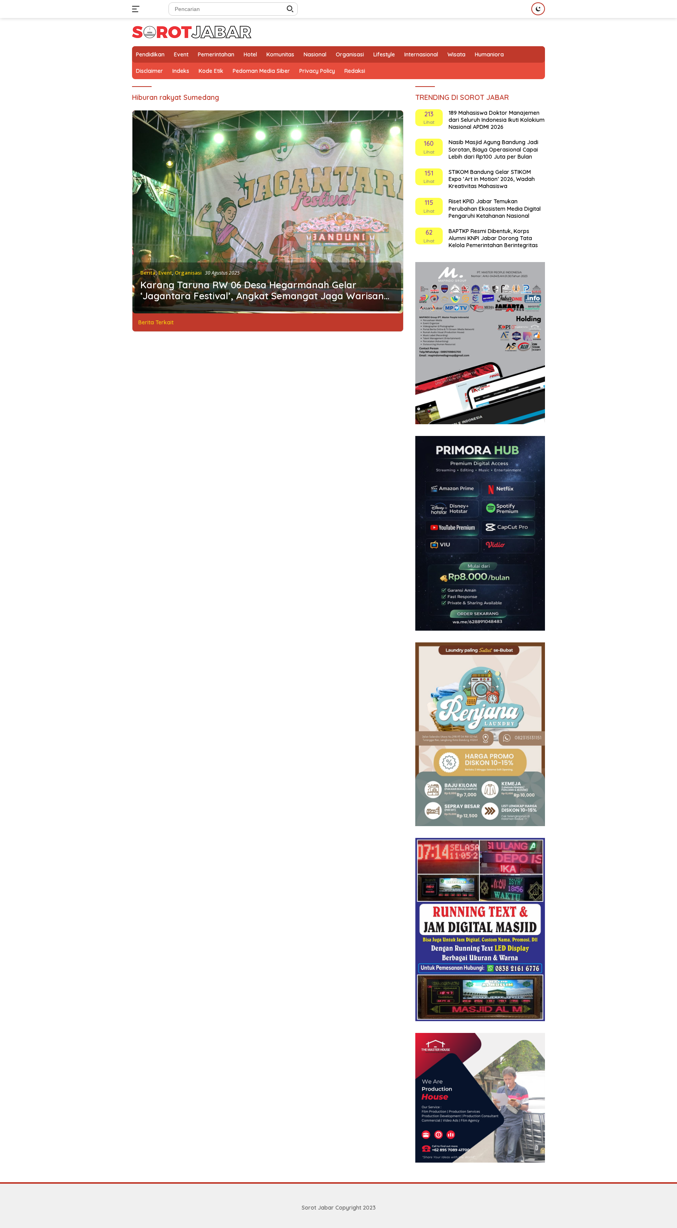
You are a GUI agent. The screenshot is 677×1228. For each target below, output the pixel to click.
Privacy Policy (317, 70)
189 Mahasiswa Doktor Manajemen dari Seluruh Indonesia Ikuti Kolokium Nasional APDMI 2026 (497, 119)
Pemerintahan (216, 54)
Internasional (421, 54)
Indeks (180, 70)
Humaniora (489, 54)
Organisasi (350, 54)
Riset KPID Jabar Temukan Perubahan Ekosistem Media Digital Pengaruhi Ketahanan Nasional (495, 208)
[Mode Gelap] (538, 8)
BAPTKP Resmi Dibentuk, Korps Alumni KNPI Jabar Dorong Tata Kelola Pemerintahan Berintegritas (493, 238)
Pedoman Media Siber (261, 70)
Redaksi (354, 70)
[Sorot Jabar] (192, 31)
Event (181, 54)
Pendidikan (150, 54)
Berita (148, 272)
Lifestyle (384, 54)
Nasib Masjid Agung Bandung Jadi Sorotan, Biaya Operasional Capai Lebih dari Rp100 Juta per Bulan (493, 149)
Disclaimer (149, 70)
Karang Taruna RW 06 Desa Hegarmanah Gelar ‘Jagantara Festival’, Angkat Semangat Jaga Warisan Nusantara (262, 290)
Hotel (250, 54)
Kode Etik (211, 70)
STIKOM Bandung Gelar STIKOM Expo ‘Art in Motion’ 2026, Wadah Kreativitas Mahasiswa (492, 179)
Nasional (315, 54)
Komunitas (280, 54)
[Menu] (137, 9)
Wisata (456, 54)
